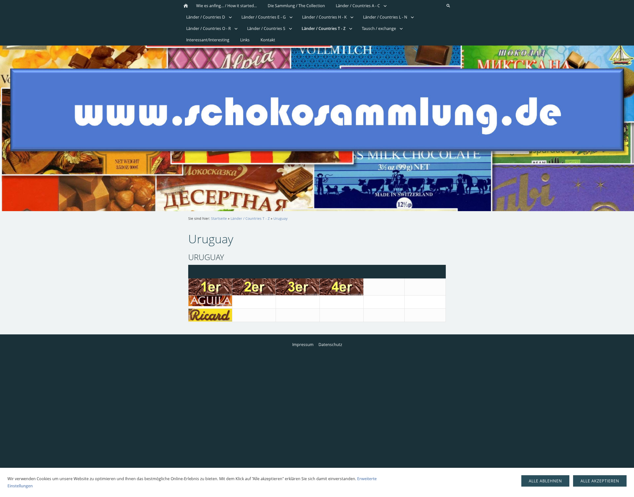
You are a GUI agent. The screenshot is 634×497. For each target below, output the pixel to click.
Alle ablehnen (545, 481)
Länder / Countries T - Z (250, 218)
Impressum (303, 344)
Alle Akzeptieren (600, 481)
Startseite (219, 218)
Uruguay (280, 218)
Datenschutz (330, 344)
